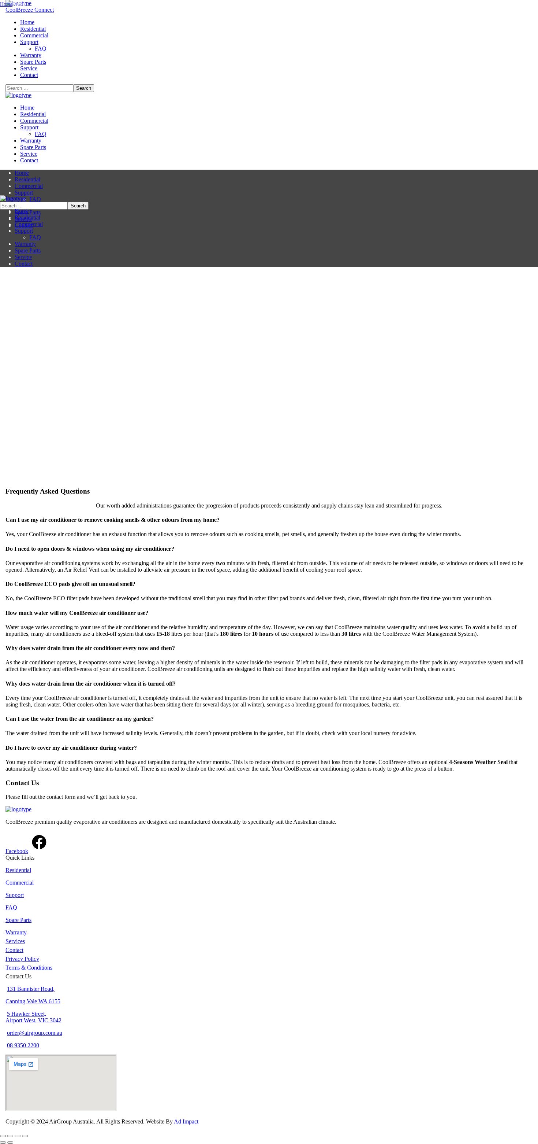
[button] (269, 10)
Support (14, 895)
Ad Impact (186, 1121)
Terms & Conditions (28, 967)
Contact (14, 950)
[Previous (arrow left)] (3, 1142)
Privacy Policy (22, 959)
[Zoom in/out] (3, 1136)
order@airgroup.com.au (34, 1033)
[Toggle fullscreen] (10, 1136)
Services (15, 941)
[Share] (17, 1136)
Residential (18, 870)
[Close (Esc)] (25, 1136)
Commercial (19, 882)
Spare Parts (18, 920)
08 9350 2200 (23, 1045)
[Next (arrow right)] (10, 1142)
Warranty (16, 932)
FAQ (11, 907)
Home (6, 4)
